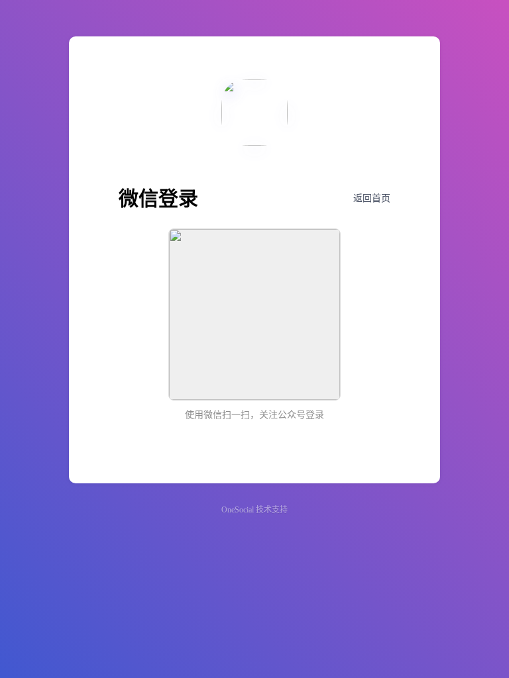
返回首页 (371, 198)
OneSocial (237, 509)
